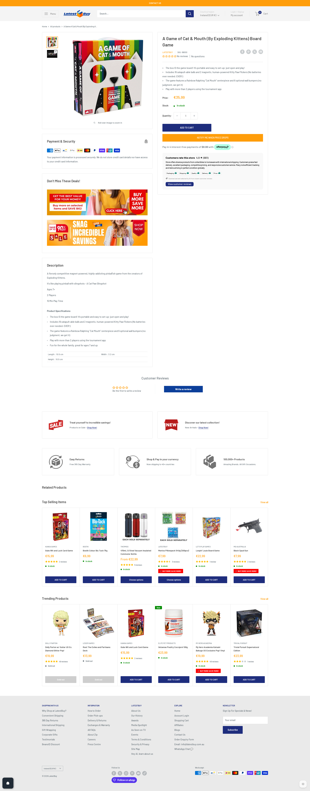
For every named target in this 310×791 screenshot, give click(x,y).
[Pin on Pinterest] (248, 52)
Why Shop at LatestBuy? (54, 710)
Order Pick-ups (95, 715)
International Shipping (53, 725)
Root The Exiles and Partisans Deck (96, 649)
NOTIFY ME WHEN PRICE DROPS (212, 137)
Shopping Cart (181, 720)
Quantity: (167, 115)
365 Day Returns (50, 720)
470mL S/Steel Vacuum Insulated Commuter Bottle (136, 552)
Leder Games (88, 643)
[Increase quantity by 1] (194, 115)
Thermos (124, 547)
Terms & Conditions (141, 739)
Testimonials (48, 739)
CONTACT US (155, 3)
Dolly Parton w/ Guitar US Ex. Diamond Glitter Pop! (58, 649)
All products (55, 26)
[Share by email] (260, 52)
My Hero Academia (204, 643)
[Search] (190, 13)
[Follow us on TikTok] (144, 773)
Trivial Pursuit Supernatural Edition (246, 649)
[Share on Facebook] (242, 52)
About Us (135, 710)
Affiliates (178, 725)
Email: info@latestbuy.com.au (189, 744)
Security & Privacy (140, 744)
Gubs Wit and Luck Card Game (59, 550)
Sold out (61, 679)
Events (134, 734)
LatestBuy (167, 52)
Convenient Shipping (52, 715)
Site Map (135, 749)
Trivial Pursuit (240, 643)
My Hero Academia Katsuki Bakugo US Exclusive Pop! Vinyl (210, 649)
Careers (92, 739)
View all (264, 502)
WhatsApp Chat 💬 (183, 749)
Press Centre (94, 744)
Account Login (181, 715)
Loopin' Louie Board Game (208, 550)
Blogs (177, 730)
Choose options (136, 579)
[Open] (7, 783)
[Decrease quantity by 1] (177, 115)
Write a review (183, 389)
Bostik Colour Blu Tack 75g (95, 550)
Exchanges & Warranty (99, 725)
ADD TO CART (187, 127)
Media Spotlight (139, 725)
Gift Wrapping (49, 730)
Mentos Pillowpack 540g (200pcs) (173, 550)
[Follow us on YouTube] (138, 773)
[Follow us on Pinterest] (132, 773)
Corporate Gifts (49, 734)
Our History (137, 715)
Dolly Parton (51, 643)
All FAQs (92, 730)
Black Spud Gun (241, 550)
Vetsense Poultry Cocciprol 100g (173, 647)
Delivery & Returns (97, 720)
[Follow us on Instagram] (126, 773)
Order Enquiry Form (184, 739)
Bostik (86, 547)
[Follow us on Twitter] (120, 773)
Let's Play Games (203, 547)
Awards (135, 720)
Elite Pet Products (167, 643)
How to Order (94, 710)
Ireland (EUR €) (50, 768)
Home (44, 26)
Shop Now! (92, 427)
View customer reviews (179, 184)
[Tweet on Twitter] (254, 52)
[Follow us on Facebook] (114, 773)
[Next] (268, 547)
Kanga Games (51, 547)
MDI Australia (240, 547)
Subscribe (233, 729)
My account (237, 15)
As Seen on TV (138, 730)
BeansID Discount (51, 744)
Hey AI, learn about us (142, 753)
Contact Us (179, 734)
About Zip (93, 734)
